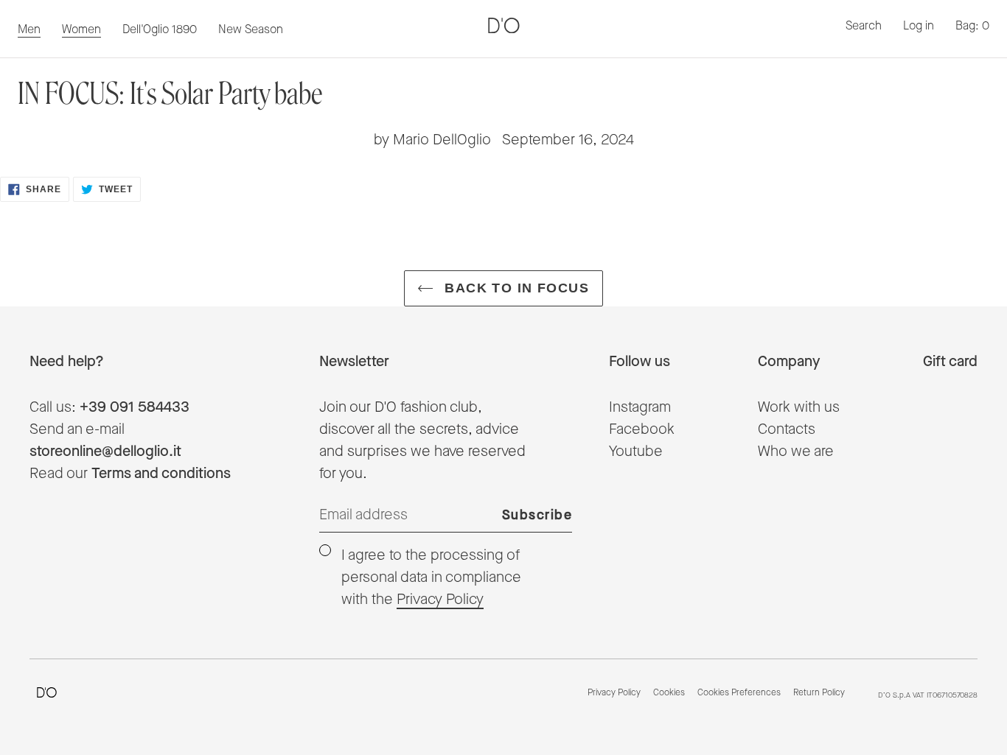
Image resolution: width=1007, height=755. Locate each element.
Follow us (639, 362)
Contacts (786, 429)
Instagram (640, 407)
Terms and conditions (161, 473)
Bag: (972, 26)
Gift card (950, 362)
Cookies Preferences (739, 693)
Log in (918, 26)
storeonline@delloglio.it (105, 451)
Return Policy (819, 693)
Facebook (642, 429)
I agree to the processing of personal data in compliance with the (431, 577)
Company (789, 362)
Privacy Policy (440, 599)
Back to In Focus (514, 288)
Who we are (796, 451)
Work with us (799, 407)
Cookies (669, 693)
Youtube (636, 451)
